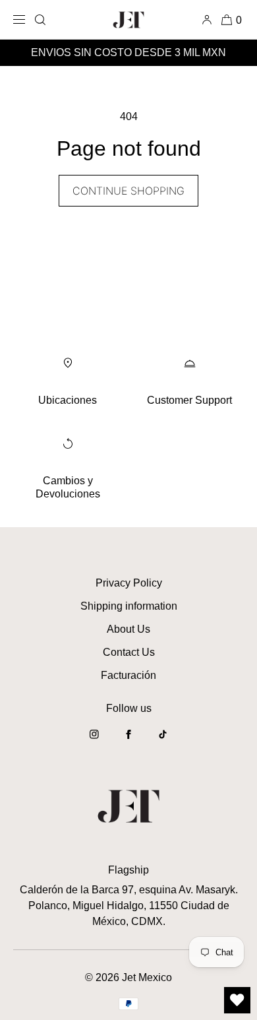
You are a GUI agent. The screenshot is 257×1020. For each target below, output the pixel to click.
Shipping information (128, 606)
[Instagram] (94, 741)
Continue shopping (128, 190)
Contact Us (129, 652)
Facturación (128, 675)
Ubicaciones (67, 400)
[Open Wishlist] (237, 1000)
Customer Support (189, 400)
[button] (40, 19)
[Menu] (21, 19)
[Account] (209, 19)
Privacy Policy (129, 583)
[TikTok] (163, 741)
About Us (128, 629)
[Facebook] (128, 741)
